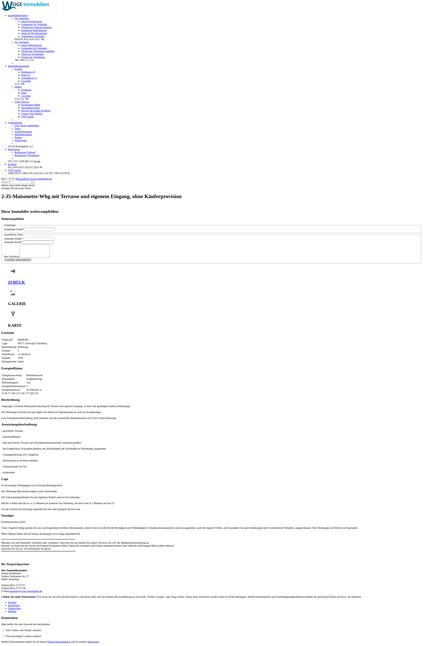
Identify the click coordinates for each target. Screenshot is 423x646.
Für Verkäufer (22, 18)
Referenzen (14, 149)
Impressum (13, 605)
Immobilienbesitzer (18, 15)
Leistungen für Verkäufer (34, 24)
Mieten (18, 86)
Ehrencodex (21, 140)
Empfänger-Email (14, 229)
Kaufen (18, 69)
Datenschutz (14, 608)
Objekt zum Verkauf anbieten (36, 27)
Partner (18, 137)
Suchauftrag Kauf (30, 107)
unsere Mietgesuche (31, 45)
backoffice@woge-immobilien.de (34, 178)
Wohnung (26, 89)
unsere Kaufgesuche (31, 21)
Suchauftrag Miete (30, 104)
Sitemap (12, 611)
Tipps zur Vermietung (32, 54)
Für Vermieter (22, 42)
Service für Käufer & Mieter (36, 110)
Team (17, 128)
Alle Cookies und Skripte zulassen (23, 630)
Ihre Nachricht (12, 256)
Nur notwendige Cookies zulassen (23, 636)
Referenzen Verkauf (25, 152)
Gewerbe (26, 81)
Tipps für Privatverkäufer (34, 33)
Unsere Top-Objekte (31, 113)
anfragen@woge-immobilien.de (25, 591)
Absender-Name (13, 238)
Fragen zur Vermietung (33, 57)
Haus (24, 92)
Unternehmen (15, 122)
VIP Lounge (27, 116)
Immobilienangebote (18, 66)
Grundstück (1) (29, 78)
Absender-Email (13, 242)
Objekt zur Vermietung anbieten (37, 51)
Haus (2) (25, 75)
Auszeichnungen (23, 131)
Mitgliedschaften (23, 134)
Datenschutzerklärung (58, 641)
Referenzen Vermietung (27, 155)
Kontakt (12, 164)
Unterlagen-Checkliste (32, 36)
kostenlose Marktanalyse (34, 30)
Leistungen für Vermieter (34, 48)
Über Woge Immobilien (27, 125)
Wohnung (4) (28, 72)
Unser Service (22, 101)
